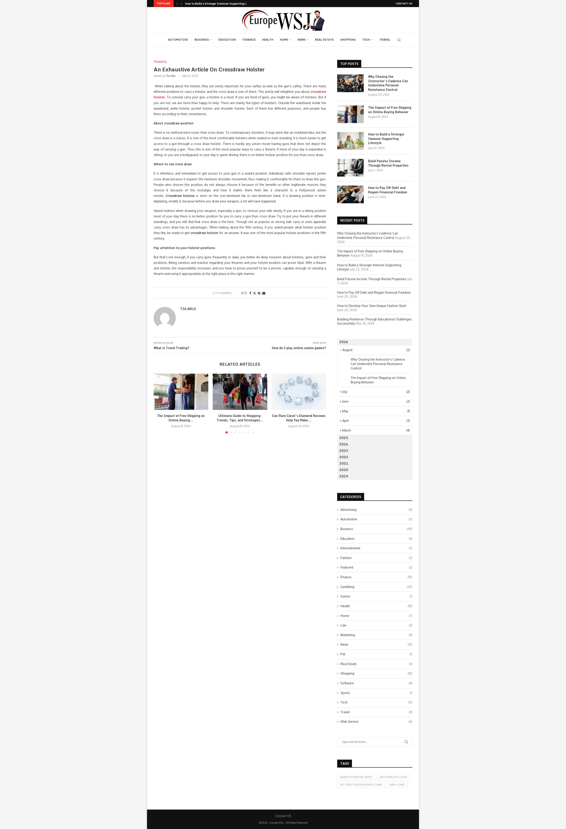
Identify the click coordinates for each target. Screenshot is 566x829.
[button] (177, 3)
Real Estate (324, 40)
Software (376, 683)
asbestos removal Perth (356, 777)
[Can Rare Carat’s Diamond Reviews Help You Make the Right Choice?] (299, 392)
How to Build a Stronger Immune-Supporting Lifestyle (220, 4)
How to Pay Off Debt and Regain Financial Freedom (387, 190)
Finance (249, 40)
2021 (343, 463)
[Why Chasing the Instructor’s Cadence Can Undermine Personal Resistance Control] (350, 83)
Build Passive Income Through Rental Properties (388, 163)
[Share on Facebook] (250, 293)
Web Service (376, 721)
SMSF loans (397, 784)
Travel (384, 40)
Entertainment (376, 548)
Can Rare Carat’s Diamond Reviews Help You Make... (299, 418)
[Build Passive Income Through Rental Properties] (350, 168)
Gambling (376, 587)
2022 (343, 457)
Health (267, 40)
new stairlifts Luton (393, 777)
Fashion (376, 558)
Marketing (376, 635)
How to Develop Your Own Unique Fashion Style (371, 306)
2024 (343, 444)
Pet (376, 654)
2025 (343, 437)
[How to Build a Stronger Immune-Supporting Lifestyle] (350, 141)
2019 (343, 476)
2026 (343, 341)
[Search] (399, 40)
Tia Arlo (170, 76)
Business (202, 40)
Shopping (348, 40)
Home (284, 40)
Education (227, 40)
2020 (343, 469)
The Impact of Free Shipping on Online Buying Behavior (389, 109)
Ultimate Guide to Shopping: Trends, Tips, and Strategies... (239, 418)
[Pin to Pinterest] (259, 293)
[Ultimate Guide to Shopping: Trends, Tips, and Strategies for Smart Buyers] (240, 392)
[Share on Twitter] (254, 293)
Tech (366, 40)
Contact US (404, 4)
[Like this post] (245, 293)
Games (376, 596)
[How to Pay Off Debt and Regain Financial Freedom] (350, 194)
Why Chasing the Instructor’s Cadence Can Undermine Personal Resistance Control (388, 83)
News (302, 40)
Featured (376, 567)
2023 (343, 450)
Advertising (376, 509)
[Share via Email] (263, 293)
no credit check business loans (361, 784)
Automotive (178, 40)
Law (376, 625)
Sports (376, 693)
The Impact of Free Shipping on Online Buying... (181, 418)
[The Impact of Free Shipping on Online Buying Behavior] (181, 392)
